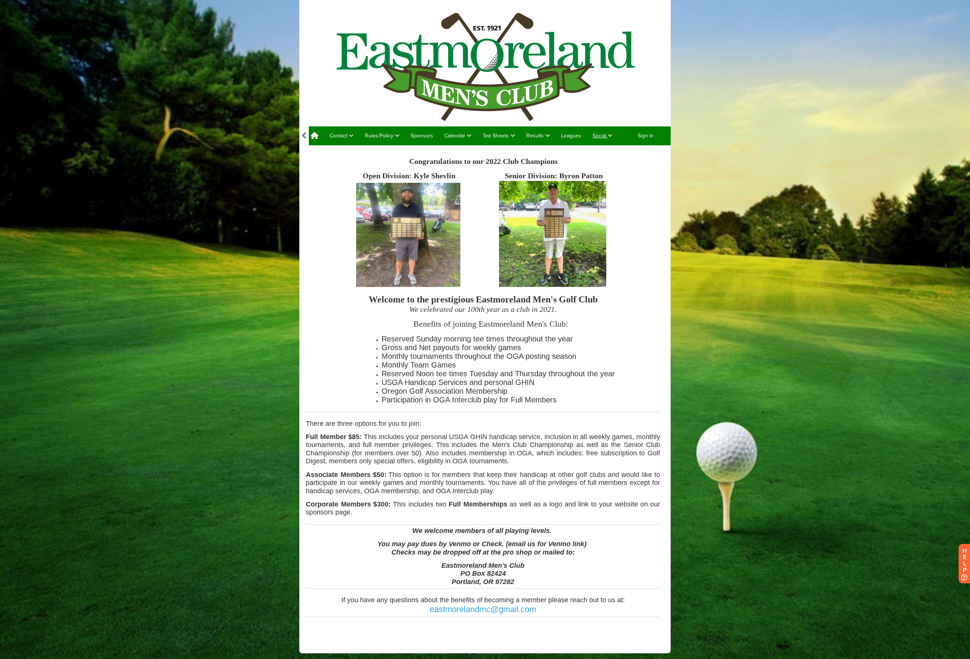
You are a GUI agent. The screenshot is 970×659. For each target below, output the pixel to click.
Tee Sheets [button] (496, 135)
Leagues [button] (571, 135)
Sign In (646, 135)
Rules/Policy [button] (380, 135)
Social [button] (600, 135)
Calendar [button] (455, 135)
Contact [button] (339, 135)
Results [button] (535, 135)
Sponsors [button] (422, 135)
